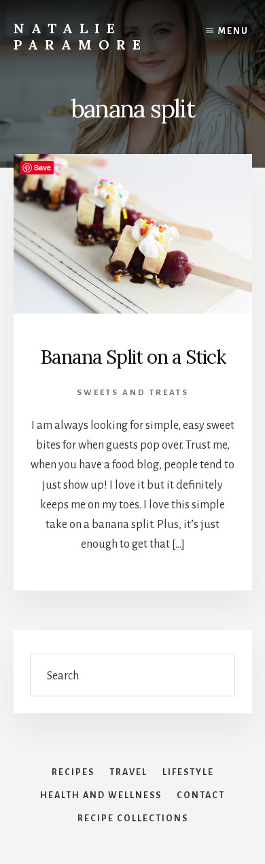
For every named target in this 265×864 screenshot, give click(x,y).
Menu (233, 31)
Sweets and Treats (133, 392)
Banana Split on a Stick (133, 357)
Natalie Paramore (80, 36)
